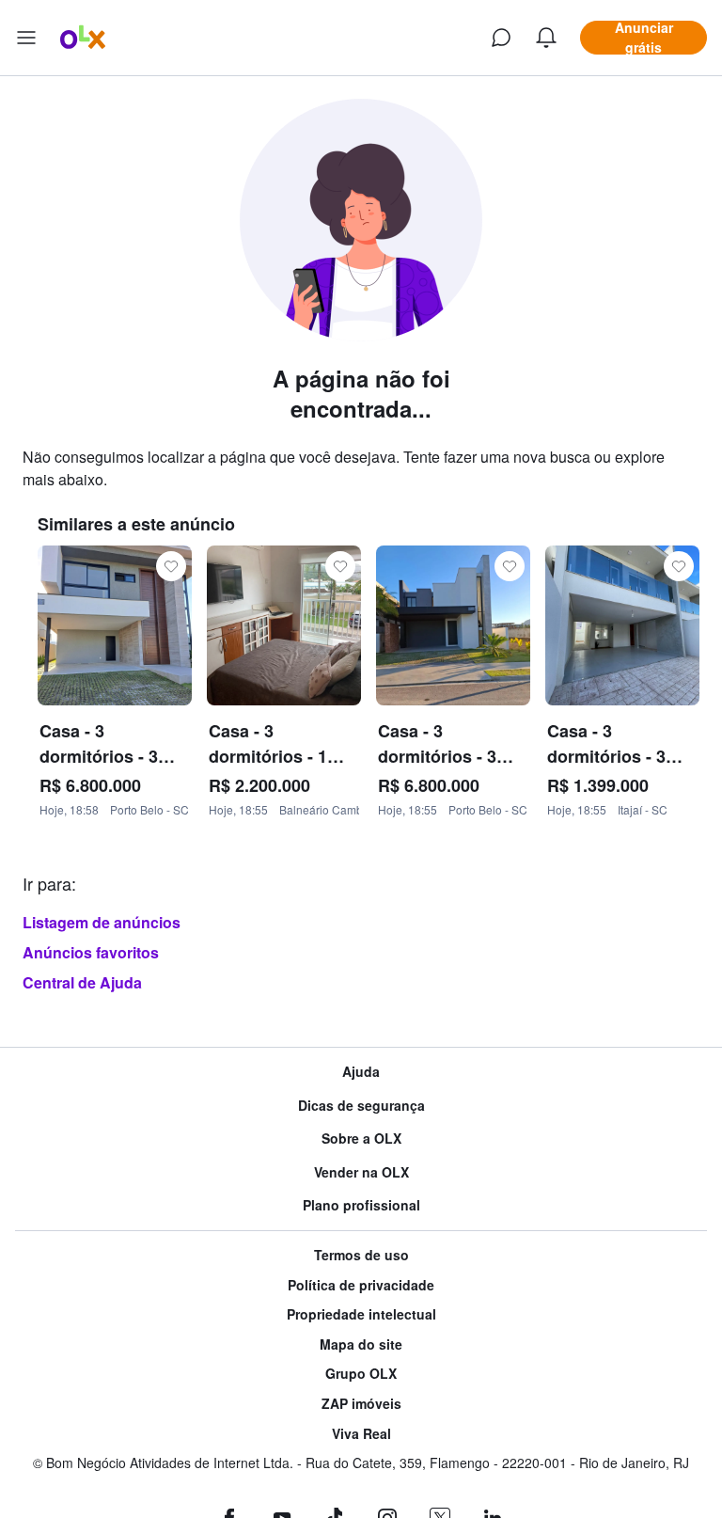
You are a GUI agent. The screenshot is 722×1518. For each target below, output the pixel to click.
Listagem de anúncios (101, 922)
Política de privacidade (361, 1285)
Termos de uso (361, 1255)
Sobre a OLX (361, 1138)
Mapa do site (361, 1344)
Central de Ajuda (82, 982)
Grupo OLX (361, 1374)
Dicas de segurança (361, 1106)
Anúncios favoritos (91, 952)
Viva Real (361, 1434)
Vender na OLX (361, 1172)
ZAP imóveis (361, 1404)
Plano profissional (361, 1205)
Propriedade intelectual (361, 1314)
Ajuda (361, 1072)
